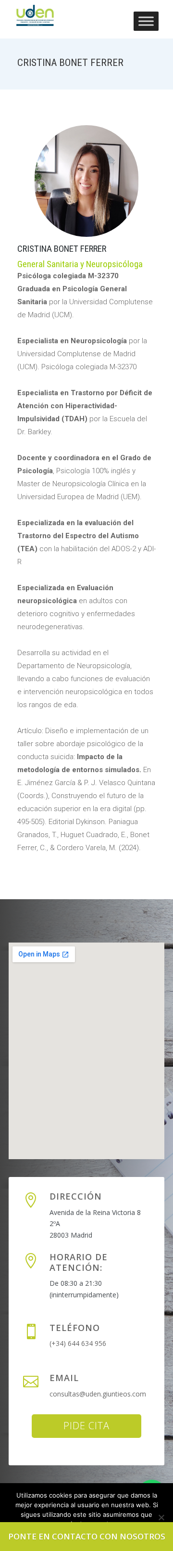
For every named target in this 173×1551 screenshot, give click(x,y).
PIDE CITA (86, 1425)
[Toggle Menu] (146, 21)
